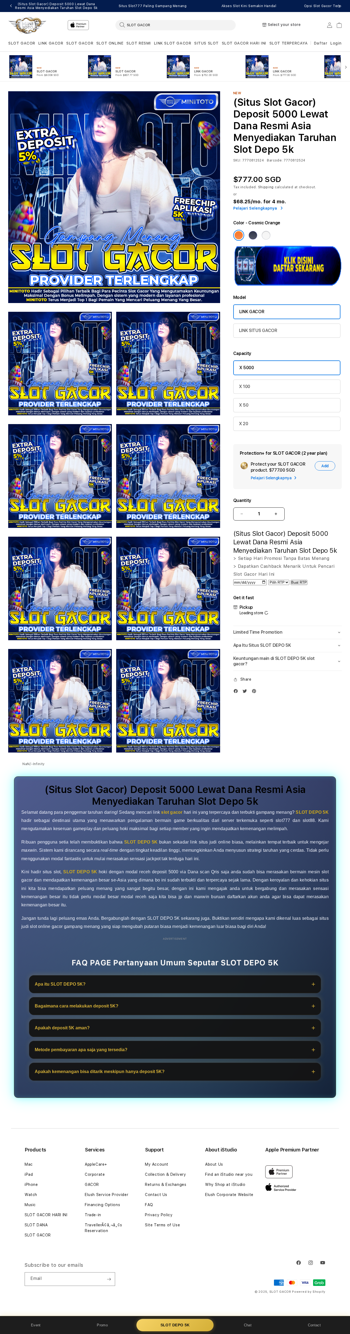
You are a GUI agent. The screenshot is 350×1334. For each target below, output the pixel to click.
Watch (31, 1194)
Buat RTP (299, 582)
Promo (102, 1325)
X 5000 (246, 367)
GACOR (92, 1184)
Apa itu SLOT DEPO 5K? (60, 984)
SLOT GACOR (21, 43)
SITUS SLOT (206, 43)
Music (30, 1205)
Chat (248, 1325)
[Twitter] (246, 692)
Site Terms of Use (162, 1225)
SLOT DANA (36, 1225)
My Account (156, 1164)
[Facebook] (237, 692)
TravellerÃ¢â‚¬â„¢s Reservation (103, 1228)
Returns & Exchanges (165, 1184)
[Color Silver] (266, 235)
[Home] (27, 25)
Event (36, 1325)
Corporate (95, 1174)
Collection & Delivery (165, 1174)
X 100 (244, 386)
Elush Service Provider (106, 1194)
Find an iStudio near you (228, 1174)
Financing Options (102, 1205)
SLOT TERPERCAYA (288, 43)
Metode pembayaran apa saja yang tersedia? (81, 1049)
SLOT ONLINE (110, 43)
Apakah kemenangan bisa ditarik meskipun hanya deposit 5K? (100, 1071)
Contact (314, 1325)
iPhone (31, 1184)
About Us (214, 1164)
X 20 (243, 423)
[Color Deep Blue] (253, 235)
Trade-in (93, 1215)
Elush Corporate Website (229, 1194)
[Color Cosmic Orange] (238, 235)
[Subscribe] (109, 1279)
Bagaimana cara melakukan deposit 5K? (76, 1006)
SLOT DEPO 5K (175, 1325)
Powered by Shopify (308, 1292)
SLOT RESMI (138, 43)
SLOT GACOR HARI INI (244, 43)
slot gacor (171, 812)
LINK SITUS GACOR (258, 330)
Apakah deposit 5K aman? (62, 1028)
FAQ (149, 1205)
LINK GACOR (50, 43)
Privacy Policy (159, 1215)
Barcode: (274, 160)
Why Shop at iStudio (225, 1184)
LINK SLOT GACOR (172, 43)
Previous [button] (11, 6)
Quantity (242, 500)
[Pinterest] (255, 692)
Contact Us (156, 1194)
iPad (29, 1174)
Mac (29, 1164)
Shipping (266, 187)
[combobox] (175, 25)
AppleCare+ (96, 1164)
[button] (21, 43)
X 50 (244, 405)
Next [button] (339, 6)
